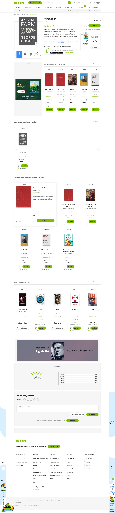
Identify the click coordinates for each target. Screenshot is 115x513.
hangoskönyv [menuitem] (48, 7)
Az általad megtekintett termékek (25, 122)
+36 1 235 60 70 (20, 458)
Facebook (89, 458)
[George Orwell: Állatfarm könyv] (75, 299)
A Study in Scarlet (95, 90)
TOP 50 (52, 479)
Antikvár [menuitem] (58, 7)
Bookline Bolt (20, 465)
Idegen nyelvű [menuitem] (68, 7)
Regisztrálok (77, 2)
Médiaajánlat (37, 472)
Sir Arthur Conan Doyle (95, 93)
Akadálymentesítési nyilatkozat (39, 488)
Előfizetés (97, 10)
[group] (19, 54)
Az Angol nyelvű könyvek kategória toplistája (29, 178)
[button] (41, 54)
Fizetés (69, 462)
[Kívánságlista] (89, 2)
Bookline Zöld (37, 462)
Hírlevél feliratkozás (56, 472)
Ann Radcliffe (49, 93)
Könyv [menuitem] (18, 7)
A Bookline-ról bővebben (40, 458)
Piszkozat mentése (78, 414)
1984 (40, 309)
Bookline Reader (55, 465)
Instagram (89, 462)
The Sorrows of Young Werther (60, 90)
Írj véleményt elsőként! (58, 26)
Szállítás (69, 465)
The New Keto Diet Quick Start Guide (68, 250)
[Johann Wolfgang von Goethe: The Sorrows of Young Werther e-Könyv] (60, 79)
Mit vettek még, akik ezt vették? (54, 65)
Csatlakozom (54, 446)
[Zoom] (36, 43)
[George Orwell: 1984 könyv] (22, 299)
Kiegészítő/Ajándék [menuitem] (93, 7)
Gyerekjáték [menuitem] (81, 6)
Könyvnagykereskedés (39, 475)
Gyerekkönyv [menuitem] (27, 7)
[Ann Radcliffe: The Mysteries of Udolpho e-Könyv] (49, 79)
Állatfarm (75, 309)
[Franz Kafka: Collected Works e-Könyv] (84, 79)
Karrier (35, 465)
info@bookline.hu (21, 462)
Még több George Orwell (22, 282)
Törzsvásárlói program (81, 10)
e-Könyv (49, 69)
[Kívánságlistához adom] (85, 25)
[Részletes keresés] (44, 2)
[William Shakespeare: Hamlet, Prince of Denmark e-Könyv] (72, 79)
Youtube (88, 469)
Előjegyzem (24, 328)
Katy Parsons (68, 253)
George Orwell (22, 152)
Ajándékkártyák (54, 462)
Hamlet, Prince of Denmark (72, 90)
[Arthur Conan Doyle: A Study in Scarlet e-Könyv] (95, 79)
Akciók (90, 10)
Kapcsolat (70, 472)
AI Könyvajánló (36, 3)
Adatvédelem (37, 479)
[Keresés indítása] (69, 2)
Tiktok (88, 465)
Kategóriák (19, 11)
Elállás (69, 479)
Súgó (68, 475)
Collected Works (84, 90)
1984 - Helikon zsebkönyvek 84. (22, 310)
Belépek (84, 2)
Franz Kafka (84, 93)
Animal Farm (22, 149)
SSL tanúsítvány (18, 502)
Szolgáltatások (71, 458)
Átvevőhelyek (71, 469)
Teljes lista (95, 63)
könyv (22, 289)
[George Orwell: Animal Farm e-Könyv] (28, 31)
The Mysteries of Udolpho (49, 90)
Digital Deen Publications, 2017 (50, 23)
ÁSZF (34, 482)
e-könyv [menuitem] (38, 7)
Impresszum (36, 469)
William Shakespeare (72, 93)
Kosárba (95, 25)
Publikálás (92, 414)
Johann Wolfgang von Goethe (60, 94)
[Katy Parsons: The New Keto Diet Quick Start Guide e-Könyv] (68, 240)
